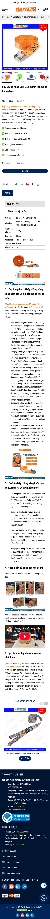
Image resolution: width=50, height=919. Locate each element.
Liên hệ (25, 171)
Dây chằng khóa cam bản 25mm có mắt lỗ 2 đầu (25, 754)
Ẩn (17, 203)
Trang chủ (6, 17)
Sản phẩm (17, 17)
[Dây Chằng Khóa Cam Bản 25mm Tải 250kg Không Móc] (26, 9)
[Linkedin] (21, 184)
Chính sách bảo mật (9, 867)
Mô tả (7, 192)
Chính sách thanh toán (10, 862)
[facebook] (5, 886)
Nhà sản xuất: (7, 101)
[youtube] (11, 886)
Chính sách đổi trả (9, 857)
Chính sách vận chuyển (11, 873)
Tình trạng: (6, 163)
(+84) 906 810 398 (29, 2)
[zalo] (24, 886)
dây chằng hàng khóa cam (34, 17)
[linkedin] (18, 886)
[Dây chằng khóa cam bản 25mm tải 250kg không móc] (25, 47)
